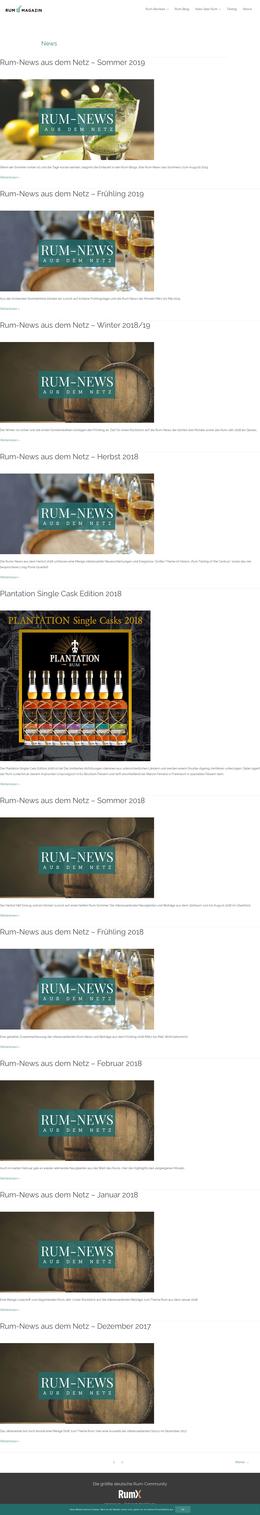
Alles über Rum (206, 9)
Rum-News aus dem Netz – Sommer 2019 (72, 62)
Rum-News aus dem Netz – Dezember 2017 (75, 1326)
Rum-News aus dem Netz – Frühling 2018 (72, 931)
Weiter (242, 1462)
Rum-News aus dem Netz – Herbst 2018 (69, 456)
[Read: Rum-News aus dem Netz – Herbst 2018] (77, 513)
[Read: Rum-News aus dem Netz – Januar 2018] (77, 1252)
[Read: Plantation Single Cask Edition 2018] (75, 685)
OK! (182, 1509)
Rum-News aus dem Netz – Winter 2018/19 (75, 325)
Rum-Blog (182, 9)
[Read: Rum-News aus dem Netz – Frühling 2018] (77, 989)
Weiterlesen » (10, 177)
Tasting (232, 9)
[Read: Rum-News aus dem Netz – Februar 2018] (77, 1120)
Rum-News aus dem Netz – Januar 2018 (69, 1194)
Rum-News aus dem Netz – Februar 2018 (71, 1063)
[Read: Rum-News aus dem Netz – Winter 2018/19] (77, 382)
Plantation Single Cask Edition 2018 (61, 593)
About (247, 9)
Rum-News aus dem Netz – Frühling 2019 (72, 193)
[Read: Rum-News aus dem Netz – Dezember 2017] (77, 1383)
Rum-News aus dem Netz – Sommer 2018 (72, 800)
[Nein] (256, 1509)
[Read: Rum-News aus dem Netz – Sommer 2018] (77, 857)
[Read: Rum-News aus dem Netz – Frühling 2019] (77, 251)
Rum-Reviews (155, 9)
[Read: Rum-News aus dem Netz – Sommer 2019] (77, 119)
